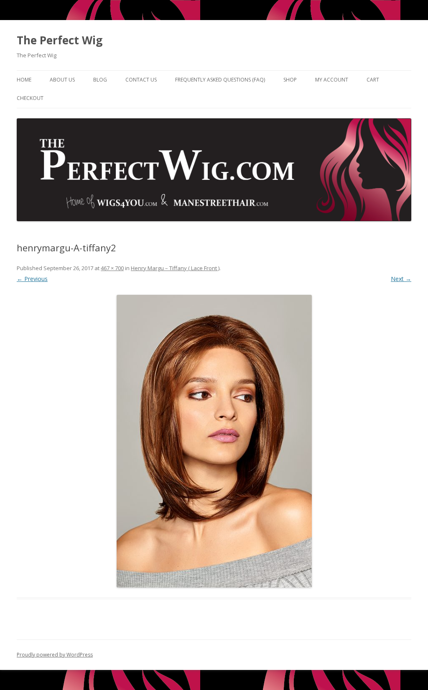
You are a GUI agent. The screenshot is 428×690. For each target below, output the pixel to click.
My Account (331, 79)
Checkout (30, 98)
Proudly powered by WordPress (55, 654)
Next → (401, 279)
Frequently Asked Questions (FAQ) (220, 79)
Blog (100, 79)
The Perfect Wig (59, 40)
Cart (373, 79)
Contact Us (141, 79)
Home (24, 79)
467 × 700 (112, 268)
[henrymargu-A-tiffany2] (214, 441)
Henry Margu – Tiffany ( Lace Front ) (175, 268)
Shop (290, 79)
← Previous (32, 279)
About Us (62, 79)
